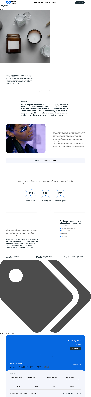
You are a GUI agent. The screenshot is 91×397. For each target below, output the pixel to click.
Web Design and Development (54, 379)
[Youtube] (72, 393)
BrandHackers (15, 393)
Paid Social (51, 160)
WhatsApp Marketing (31, 377)
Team (36, 386)
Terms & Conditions (24, 393)
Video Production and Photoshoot (34, 379)
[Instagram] (63, 393)
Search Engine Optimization (16, 379)
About (18, 386)
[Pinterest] (74, 393)
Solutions (40, 2)
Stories (1, 9)
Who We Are (47, 2)
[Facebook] (69, 393)
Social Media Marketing (52, 377)
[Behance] (77, 393)
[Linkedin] (66, 393)
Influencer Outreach (70, 377)
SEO (55, 160)
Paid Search (46, 160)
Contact (54, 2)
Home (35, 2)
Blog (54, 386)
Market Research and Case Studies (73, 379)
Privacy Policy (33, 393)
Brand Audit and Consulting (16, 377)
